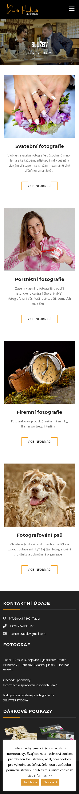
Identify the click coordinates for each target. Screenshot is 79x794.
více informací (39, 186)
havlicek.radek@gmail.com (28, 634)
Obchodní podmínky (16, 680)
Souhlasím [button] (30, 782)
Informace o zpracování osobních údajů (30, 685)
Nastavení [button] (50, 782)
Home (32, 53)
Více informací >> (39, 775)
